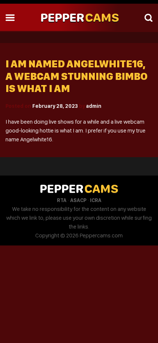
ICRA (95, 200)
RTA (62, 200)
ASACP (78, 200)
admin (93, 106)
